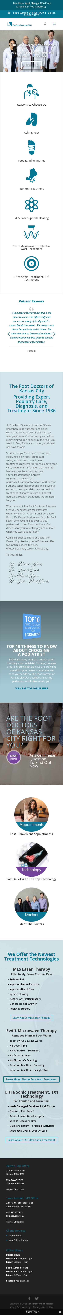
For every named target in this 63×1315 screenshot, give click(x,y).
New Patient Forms (18, 1240)
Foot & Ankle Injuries (31, 160)
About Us (31, 65)
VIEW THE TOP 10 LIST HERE (31, 688)
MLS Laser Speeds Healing (31, 218)
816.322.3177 (31, 14)
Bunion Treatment (31, 188)
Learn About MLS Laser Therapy (31, 1017)
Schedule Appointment (17, 1280)
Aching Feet (31, 132)
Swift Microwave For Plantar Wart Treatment (31, 247)
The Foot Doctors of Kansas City (31, 46)
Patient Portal (15, 1235)
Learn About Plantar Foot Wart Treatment (31, 1079)
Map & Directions (15, 1189)
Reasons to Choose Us (31, 104)
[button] (54, 334)
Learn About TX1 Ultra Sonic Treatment (31, 1140)
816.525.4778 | (38, 12)
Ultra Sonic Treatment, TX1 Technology (31, 278)
